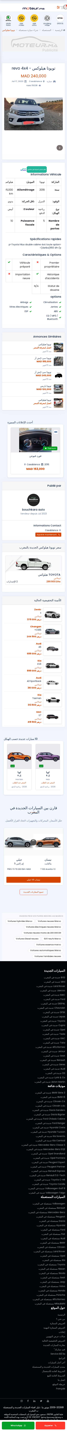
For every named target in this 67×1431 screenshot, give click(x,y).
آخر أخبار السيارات (56, 1362)
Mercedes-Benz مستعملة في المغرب (46, 1212)
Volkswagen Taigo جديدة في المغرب (47, 1192)
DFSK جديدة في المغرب (54, 1012)
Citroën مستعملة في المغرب (51, 1247)
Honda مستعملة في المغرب (51, 1290)
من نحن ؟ (60, 1319)
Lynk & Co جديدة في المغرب (51, 1077)
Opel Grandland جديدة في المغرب (48, 1153)
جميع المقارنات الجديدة (33, 891)
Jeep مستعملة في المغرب (52, 1281)
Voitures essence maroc (48, 944)
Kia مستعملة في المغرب (53, 1260)
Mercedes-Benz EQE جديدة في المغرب (45, 1149)
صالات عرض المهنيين (55, 1336)
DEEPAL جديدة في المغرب (53, 1003)
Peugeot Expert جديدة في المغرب (48, 1162)
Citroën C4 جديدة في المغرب (50, 1101)
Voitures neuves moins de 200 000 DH (42, 932)
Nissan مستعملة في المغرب (51, 1268)
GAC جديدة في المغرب (54, 1038)
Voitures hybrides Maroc (20, 921)
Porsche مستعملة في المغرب (51, 1294)
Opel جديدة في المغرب (54, 1029)
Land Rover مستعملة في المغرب (49, 1251)
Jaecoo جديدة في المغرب (52, 990)
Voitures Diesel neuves (27, 938)
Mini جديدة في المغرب (54, 981)
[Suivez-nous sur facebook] (28, 1401)
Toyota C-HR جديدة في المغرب (49, 1179)
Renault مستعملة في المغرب (51, 1208)
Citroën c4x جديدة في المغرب (50, 1105)
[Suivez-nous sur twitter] (41, 1401)
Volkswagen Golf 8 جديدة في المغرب (46, 1188)
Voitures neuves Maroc (49, 921)
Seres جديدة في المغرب (53, 1064)
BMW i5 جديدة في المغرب (53, 1097)
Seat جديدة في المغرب (54, 1055)
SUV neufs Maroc (52, 938)
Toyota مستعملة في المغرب (51, 1264)
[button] (60, 114)
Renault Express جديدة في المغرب (48, 1171)
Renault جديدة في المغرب (52, 1060)
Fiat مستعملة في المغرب (53, 1234)
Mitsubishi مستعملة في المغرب (50, 1303)
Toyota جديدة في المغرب (52, 1020)
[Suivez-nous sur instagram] (22, 1401)
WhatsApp (17, 1425)
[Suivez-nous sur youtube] (48, 1401)
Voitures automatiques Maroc (45, 950)
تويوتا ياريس (45, 386)
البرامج (62, 1358)
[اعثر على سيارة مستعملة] (58, 7)
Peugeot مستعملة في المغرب (50, 1216)
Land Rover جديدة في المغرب (50, 986)
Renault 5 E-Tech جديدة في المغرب (47, 1175)
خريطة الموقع (59, 1384)
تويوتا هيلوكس (44, 344)
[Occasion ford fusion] (35, 440)
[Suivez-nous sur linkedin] (34, 1401)
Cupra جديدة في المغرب (53, 1025)
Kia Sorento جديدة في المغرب (50, 1136)
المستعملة (46, 30)
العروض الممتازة (57, 1323)
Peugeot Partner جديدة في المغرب (47, 1166)
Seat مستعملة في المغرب (52, 1277)
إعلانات (62, 1332)
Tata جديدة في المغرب (54, 1042)
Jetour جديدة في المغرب (53, 1051)
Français (60, 1388)
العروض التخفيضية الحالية (53, 1340)
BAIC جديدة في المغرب (54, 994)
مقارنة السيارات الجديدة (54, 1345)
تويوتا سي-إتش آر (43, 358)
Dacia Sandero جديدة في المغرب (48, 1110)
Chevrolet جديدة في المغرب (51, 1007)
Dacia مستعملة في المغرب (52, 1221)
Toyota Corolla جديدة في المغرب (48, 1184)
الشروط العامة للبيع (56, 1375)
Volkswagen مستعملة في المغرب (49, 1203)
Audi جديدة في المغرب (54, 1068)
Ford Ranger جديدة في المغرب (50, 1123)
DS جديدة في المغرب (55, 1073)
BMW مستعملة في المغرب (52, 1242)
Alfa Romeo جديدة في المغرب (50, 1047)
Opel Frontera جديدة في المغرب (49, 1157)
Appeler (49, 1425)
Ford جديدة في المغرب (54, 999)
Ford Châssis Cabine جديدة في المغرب (45, 1118)
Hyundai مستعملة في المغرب (51, 1225)
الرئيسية (59, 30)
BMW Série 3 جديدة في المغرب (50, 1092)
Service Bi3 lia (58, 1353)
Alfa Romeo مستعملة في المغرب (49, 1299)
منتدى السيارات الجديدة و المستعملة (48, 1366)
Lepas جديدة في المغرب (53, 1016)
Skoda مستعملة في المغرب (52, 1273)
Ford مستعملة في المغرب (53, 1229)
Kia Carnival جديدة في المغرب (50, 1140)
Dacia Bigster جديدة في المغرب (49, 1114)
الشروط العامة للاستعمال (53, 1371)
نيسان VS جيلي (33, 879)
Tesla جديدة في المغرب (53, 1034)
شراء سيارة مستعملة (28, 30)
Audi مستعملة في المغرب (53, 1238)
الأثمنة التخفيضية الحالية (47, 600)
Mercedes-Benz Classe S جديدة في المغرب (43, 1144)
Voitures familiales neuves (47, 956)
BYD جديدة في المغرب (54, 977)
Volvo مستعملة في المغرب (52, 1286)
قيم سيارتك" (59, 1349)
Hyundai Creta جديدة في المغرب (49, 1127)
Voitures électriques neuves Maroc (43, 927)
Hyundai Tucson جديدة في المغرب (48, 1131)
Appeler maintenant (47, 534)
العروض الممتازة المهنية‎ (54, 1327)
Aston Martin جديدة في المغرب (49, 1081)
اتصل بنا (61, 1379)
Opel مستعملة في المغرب (52, 1255)
